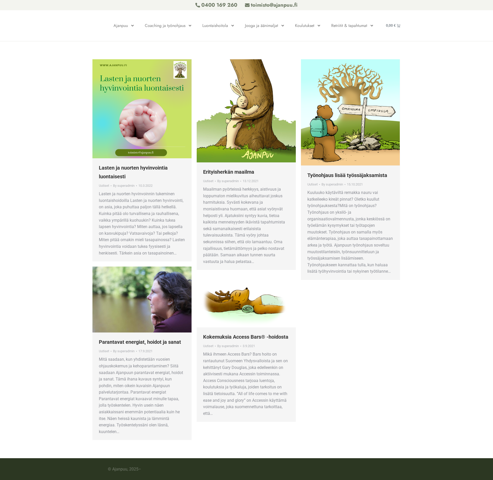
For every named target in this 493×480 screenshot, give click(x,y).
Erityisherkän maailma (228, 172)
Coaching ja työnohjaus (165, 25)
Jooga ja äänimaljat (261, 25)
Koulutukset (304, 25)
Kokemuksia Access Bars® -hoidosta (245, 337)
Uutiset (104, 186)
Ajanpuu (120, 25)
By (124, 186)
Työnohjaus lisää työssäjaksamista (347, 175)
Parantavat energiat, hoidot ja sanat (140, 342)
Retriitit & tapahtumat (349, 25)
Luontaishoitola (215, 25)
